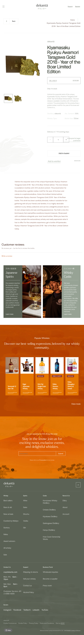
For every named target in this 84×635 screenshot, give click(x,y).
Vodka (25, 520)
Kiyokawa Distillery (50, 516)
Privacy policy (42, 460)
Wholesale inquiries (50, 572)
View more (75, 403)
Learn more (9, 314)
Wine (25, 500)
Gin (24, 527)
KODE (63, 623)
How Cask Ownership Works (51, 537)
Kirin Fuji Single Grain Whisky (42, 386)
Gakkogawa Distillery (51, 523)
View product (10, 392)
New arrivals (8, 514)
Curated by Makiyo (11, 520)
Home (72, 20)
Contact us (27, 585)
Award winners (9, 541)
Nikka (6, 534)
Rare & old (8, 507)
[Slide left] (37, 400)
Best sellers (8, 500)
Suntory (7, 527)
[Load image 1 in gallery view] (8, 98)
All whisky (7, 547)
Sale (5, 554)
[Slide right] (46, 400)
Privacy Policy (33, 623)
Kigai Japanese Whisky (26, 386)
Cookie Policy (22, 623)
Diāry (65, 500)
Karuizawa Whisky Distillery (50, 501)
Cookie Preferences (10, 623)
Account (66, 514)
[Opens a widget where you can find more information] (8, 630)
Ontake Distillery (49, 509)
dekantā (6, 620)
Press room (47, 585)
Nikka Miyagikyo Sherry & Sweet (71, 385)
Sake (25, 507)
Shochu (26, 514)
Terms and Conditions (47, 623)
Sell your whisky (29, 578)
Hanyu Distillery (49, 530)
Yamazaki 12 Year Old (12, 387)
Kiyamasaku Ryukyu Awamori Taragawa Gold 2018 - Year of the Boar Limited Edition (63, 24)
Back (13, 21)
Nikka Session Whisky (55, 386)
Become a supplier (50, 578)
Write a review (7, 256)
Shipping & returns (30, 572)
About (65, 507)
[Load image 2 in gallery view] (18, 98)
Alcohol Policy (28, 592)
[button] (70, 6)
